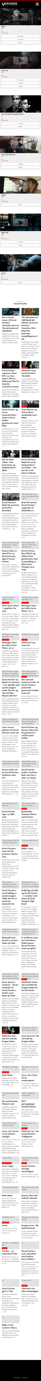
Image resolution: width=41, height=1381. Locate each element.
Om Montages (16, 1377)
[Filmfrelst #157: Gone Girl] (30, 637)
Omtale (24, 406)
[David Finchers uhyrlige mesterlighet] (30, 1160)
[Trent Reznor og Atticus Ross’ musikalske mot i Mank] (30, 404)
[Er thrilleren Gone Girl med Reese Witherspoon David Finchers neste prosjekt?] (30, 932)
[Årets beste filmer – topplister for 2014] (11, 600)
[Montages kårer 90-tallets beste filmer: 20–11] (30, 600)
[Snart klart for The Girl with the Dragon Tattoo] (30, 1030)
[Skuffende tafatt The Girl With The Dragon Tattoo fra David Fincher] (30, 976)
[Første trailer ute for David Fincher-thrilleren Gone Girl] (11, 764)
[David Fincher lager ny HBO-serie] (11, 806)
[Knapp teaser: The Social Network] (30, 1220)
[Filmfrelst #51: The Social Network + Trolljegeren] (30, 1125)
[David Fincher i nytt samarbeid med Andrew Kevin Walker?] (30, 1245)
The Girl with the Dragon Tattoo (12, 114)
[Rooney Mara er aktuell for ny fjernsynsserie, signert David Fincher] (11, 545)
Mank (3, 27)
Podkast (24, 367)
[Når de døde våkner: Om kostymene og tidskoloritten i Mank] (11, 454)
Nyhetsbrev (25, 1377)
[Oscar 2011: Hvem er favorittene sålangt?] (11, 1125)
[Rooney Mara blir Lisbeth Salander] (30, 1190)
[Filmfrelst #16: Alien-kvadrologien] (30, 1283)
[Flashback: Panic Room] (11, 1069)
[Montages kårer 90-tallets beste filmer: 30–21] (11, 637)
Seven (3, 273)
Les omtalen (20, 39)
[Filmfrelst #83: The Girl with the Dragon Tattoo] (11, 1030)
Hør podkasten (20, 36)
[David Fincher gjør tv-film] (11, 1283)
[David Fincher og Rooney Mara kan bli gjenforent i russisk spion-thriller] (30, 721)
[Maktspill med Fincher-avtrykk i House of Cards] (11, 932)
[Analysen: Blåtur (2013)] (30, 843)
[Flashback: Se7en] (11, 1220)
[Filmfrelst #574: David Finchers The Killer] (30, 365)
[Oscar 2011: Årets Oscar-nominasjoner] (30, 1069)
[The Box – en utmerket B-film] (11, 1245)
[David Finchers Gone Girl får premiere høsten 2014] (11, 843)
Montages (5, 3)
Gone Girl (4, 70)
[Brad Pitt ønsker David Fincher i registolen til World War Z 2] (30, 497)
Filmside (20, 42)
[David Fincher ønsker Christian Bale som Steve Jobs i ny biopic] (30, 764)
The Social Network (8, 154)
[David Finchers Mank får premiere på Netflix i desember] (11, 497)
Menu (37, 4)
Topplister (5, 602)
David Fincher (4, 33)
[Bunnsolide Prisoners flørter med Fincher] (30, 806)
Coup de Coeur (7, 1163)
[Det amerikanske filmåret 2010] (11, 1095)
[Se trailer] (20, 25)
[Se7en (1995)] (11, 1160)
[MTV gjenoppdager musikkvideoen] (30, 1095)
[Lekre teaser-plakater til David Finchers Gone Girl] (11, 721)
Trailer (24, 676)
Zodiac (3, 195)
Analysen (24, 845)
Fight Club (4, 232)
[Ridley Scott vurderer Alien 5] (11, 1319)
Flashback (5, 1072)
